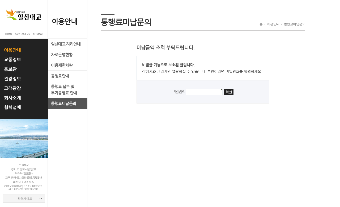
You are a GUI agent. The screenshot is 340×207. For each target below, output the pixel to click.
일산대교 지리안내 (65, 44)
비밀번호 (178, 91)
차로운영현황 (62, 54)
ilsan (27, 186)
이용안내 (12, 50)
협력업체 (12, 107)
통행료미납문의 (63, 103)
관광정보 (12, 78)
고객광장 (12, 88)
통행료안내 (60, 76)
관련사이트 (25, 198)
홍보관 (10, 69)
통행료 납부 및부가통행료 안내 (64, 89)
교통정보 (12, 59)
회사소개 (12, 97)
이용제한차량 (62, 65)
